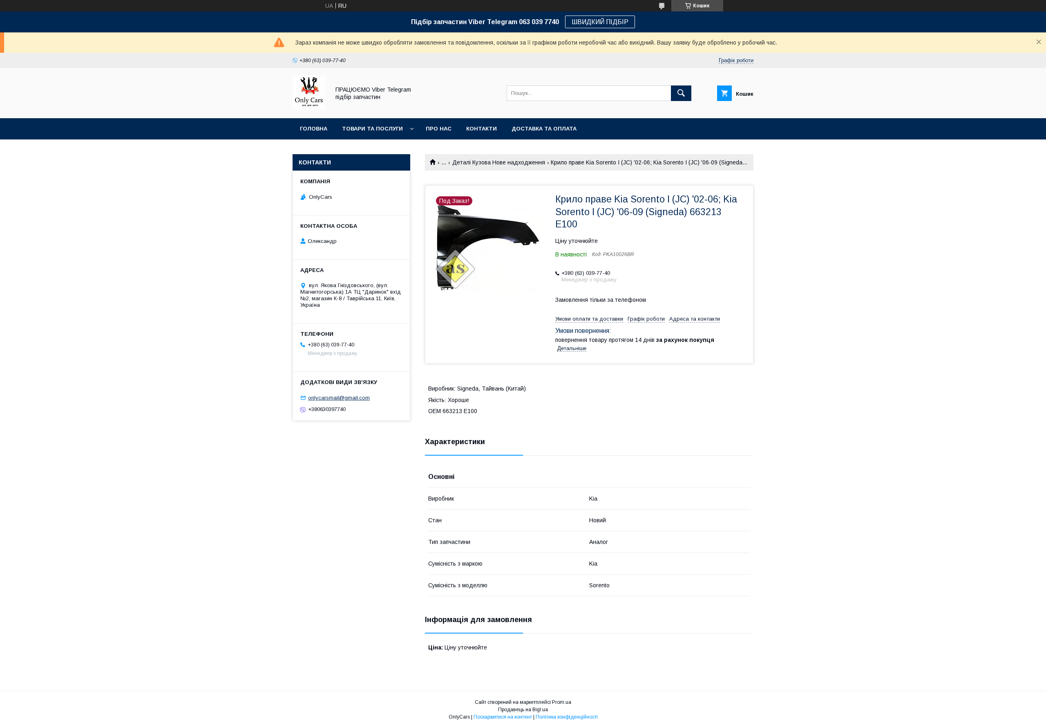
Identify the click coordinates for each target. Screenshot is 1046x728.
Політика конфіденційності (567, 717)
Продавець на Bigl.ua (523, 709)
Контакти (481, 129)
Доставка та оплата (544, 129)
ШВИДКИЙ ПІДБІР (600, 21)
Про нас (438, 129)
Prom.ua (561, 702)
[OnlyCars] (309, 107)
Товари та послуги (372, 129)
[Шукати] (681, 93)
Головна (313, 129)
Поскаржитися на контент (503, 717)
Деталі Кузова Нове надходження (498, 162)
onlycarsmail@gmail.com (339, 398)
